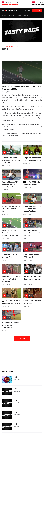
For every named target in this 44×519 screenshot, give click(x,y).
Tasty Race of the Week (10, 46)
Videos (22, 57)
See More (22, 338)
